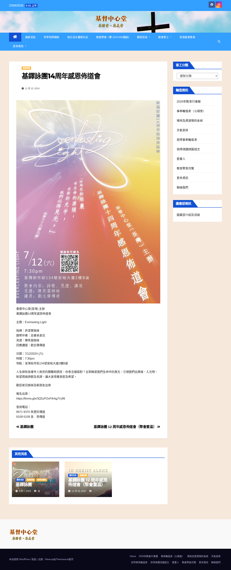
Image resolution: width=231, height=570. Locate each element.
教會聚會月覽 (185, 168)
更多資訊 (18, 46)
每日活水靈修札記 (77, 37)
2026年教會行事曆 (189, 101)
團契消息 (142, 37)
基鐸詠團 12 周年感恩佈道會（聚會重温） (125, 427)
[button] (219, 41)
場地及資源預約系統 (190, 120)
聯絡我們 (182, 187)
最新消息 (30, 37)
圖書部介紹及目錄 (188, 214)
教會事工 (164, 37)
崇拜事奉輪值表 (187, 139)
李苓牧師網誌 (51, 37)
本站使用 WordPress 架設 (23, 559)
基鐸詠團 (26, 68)
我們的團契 (41, 480)
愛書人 (181, 158)
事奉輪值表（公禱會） (191, 111)
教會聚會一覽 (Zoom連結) (112, 37)
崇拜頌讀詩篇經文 (188, 149)
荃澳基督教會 (187, 37)
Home (133, 556)
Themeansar (62, 559)
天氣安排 (182, 130)
